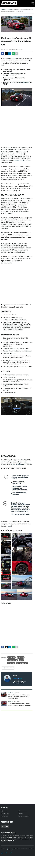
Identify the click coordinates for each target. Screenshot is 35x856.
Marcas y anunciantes (24, 816)
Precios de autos (23, 811)
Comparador (5, 813)
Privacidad (5, 816)
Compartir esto (9, 668)
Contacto (21, 813)
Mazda (21, 660)
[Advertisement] (17, 126)
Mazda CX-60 (11, 663)
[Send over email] (13, 53)
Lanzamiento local (12, 660)
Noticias (4, 811)
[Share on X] (6, 53)
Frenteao (14, 849)
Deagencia (7, 848)
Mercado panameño (22, 663)
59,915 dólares (23, 82)
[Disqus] (16, 737)
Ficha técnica (20, 657)
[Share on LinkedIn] (9, 53)
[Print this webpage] (16, 53)
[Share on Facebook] (2, 53)
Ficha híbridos (11, 657)
